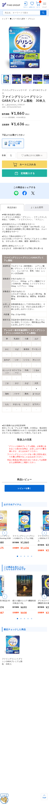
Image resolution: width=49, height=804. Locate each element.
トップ (4, 19)
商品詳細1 (12, 207)
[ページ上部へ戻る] (44, 796)
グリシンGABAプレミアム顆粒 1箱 (15, 143)
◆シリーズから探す (17, 19)
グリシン (31, 19)
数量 (4, 155)
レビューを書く (24, 488)
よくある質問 (37, 207)
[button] (4, 533)
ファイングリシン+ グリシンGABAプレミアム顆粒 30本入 (12, 661)
